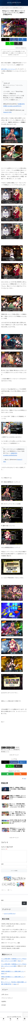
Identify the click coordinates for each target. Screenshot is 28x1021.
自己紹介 (3, 1005)
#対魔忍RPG (21, 104)
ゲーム (4, 747)
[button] (18, 43)
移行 (13, 747)
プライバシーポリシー (7, 998)
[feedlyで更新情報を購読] (7, 773)
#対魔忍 (5, 106)
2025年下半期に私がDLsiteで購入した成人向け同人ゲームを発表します (13, 938)
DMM (18, 747)
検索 (2, 900)
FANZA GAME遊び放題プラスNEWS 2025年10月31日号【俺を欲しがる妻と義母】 (13, 947)
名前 (2, 864)
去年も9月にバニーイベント (8, 69)
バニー (11, 749)
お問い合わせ (4, 994)
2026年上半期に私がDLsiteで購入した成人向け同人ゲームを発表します (13, 925)
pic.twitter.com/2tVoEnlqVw (10, 455)
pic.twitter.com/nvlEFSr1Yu (14, 106)
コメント (4, 849)
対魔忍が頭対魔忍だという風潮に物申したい (12, 971)
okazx (19, 960)
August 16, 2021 (7, 112)
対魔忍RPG (17, 749)
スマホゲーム (5, 749)
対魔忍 (9, 747)
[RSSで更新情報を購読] (20, 773)
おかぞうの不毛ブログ (10, 913)
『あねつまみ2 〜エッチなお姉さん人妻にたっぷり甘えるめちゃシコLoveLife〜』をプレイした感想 (13, 931)
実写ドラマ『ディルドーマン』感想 (10, 942)
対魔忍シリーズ (6, 751)
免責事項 (3, 1001)
